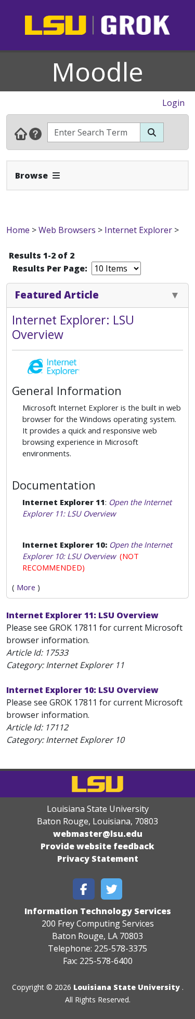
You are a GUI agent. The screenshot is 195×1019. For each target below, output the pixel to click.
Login (173, 102)
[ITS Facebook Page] (84, 889)
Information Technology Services (97, 911)
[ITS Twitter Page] (112, 889)
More (26, 587)
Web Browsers (67, 230)
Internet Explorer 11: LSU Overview (82, 615)
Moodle (97, 71)
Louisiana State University (126, 987)
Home (18, 230)
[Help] (35, 133)
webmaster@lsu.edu (97, 833)
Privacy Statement (97, 858)
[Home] (21, 133)
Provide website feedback (97, 846)
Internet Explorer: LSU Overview (73, 327)
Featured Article (57, 294)
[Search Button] (152, 132)
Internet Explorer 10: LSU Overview (82, 690)
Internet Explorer (138, 230)
